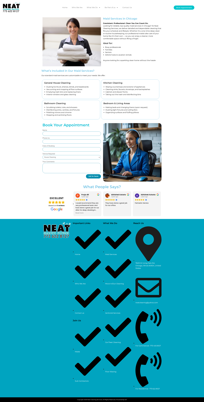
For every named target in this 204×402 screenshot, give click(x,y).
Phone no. (46, 138)
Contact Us (127, 7)
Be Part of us (110, 7)
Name (44, 130)
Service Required (48, 154)
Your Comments (48, 162)
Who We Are (77, 7)
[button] (73, 203)
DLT (126, 399)
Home (64, 7)
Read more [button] (80, 213)
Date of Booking (48, 146)
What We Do (92, 7)
